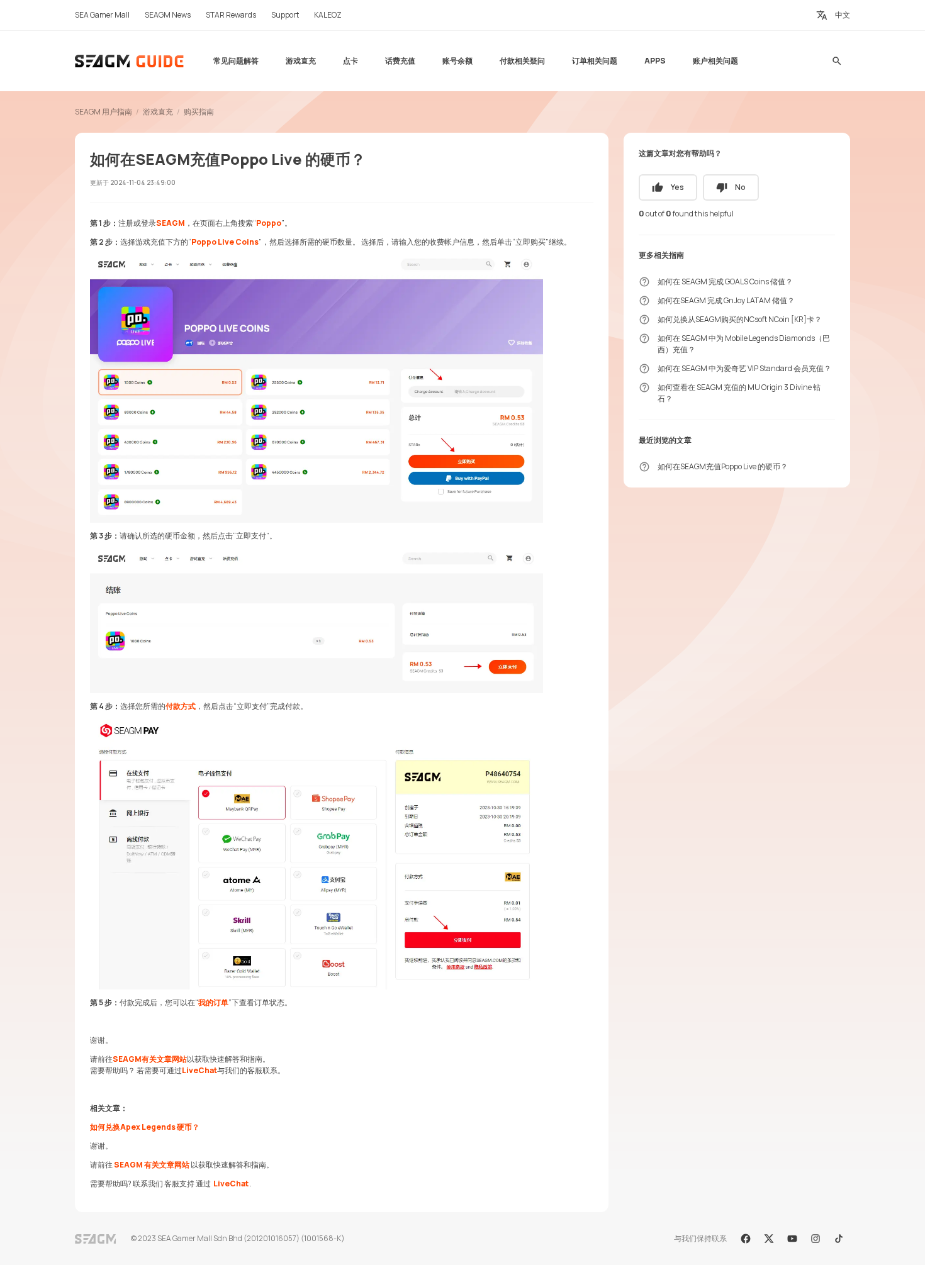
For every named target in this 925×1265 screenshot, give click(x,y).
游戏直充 (158, 111)
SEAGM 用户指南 (103, 111)
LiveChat (199, 1070)
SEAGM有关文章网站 (150, 1059)
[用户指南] (130, 61)
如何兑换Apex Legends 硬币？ (144, 1127)
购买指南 (199, 111)
